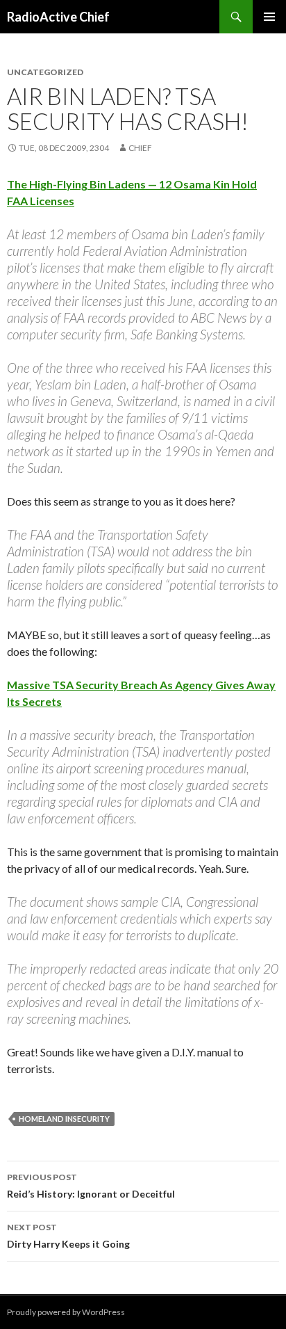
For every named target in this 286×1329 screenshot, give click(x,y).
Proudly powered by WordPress (66, 1312)
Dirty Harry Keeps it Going (68, 1236)
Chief (140, 148)
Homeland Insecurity (64, 1118)
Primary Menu (269, 16)
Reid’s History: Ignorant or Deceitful (91, 1186)
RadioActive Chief (58, 16)
